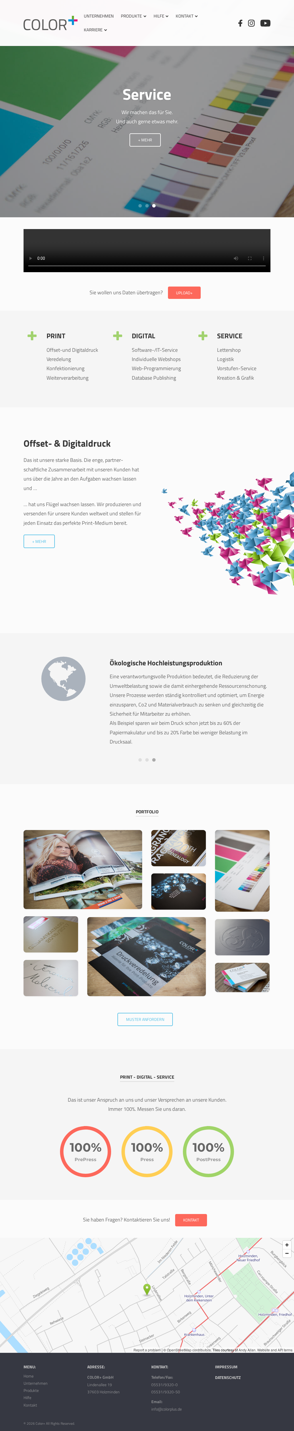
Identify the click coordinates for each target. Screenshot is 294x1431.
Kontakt (185, 16)
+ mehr (145, 140)
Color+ (40, 1423)
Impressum (226, 1367)
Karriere (93, 29)
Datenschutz (228, 1377)
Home (29, 1376)
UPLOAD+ (184, 293)
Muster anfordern (145, 1019)
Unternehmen (99, 16)
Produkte (131, 16)
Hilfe (159, 16)
